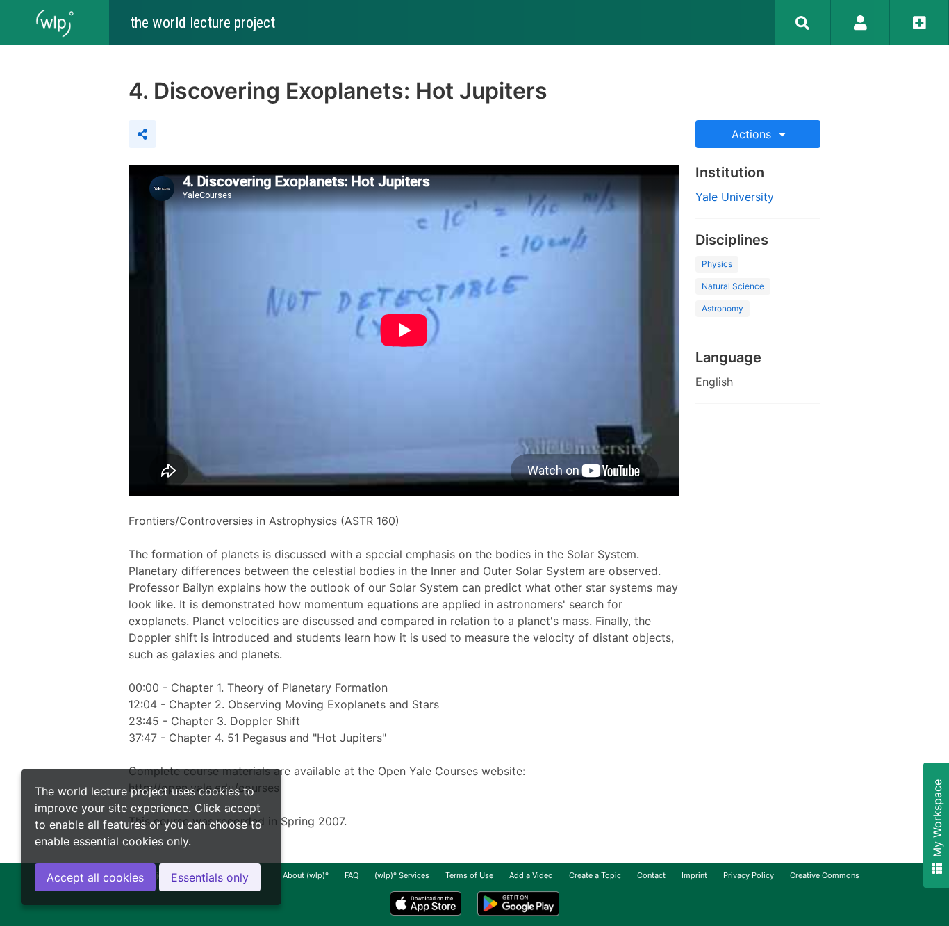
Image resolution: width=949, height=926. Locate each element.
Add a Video (531, 875)
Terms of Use (469, 875)
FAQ (351, 875)
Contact (651, 875)
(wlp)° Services (401, 875)
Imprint (694, 875)
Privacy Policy (748, 875)
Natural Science (733, 286)
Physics (717, 264)
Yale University (734, 197)
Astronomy (722, 308)
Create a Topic (595, 875)
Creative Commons (824, 875)
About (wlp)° (306, 875)
